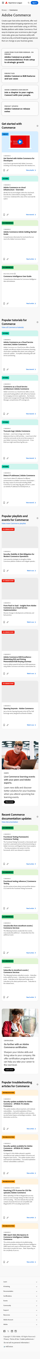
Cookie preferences (26, 1339)
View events (9, 802)
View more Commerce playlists (14, 523)
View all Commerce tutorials (13, 327)
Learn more (9, 1070)
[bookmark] (4, 170)
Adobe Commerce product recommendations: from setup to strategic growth (19, 60)
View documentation (10, 822)
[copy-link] (7, 170)
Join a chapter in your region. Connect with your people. (19, 93)
